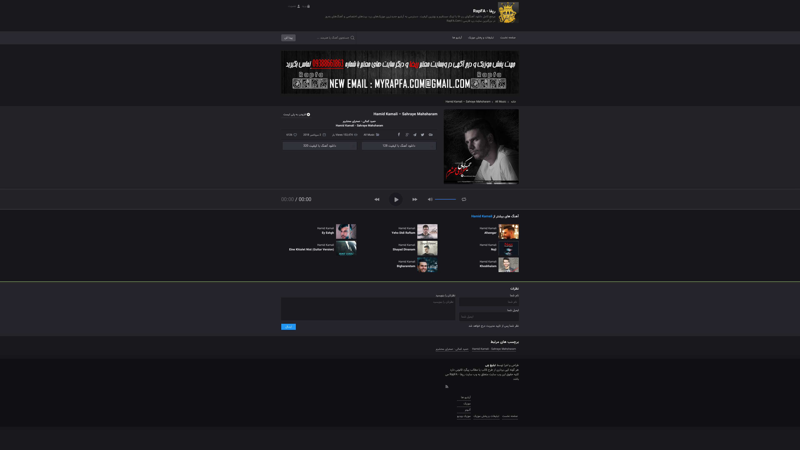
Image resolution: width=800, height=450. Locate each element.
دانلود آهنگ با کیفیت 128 (398, 145)
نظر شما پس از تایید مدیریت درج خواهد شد (494, 326)
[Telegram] (415, 134)
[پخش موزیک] (400, 95)
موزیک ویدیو (464, 416)
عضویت (292, 6)
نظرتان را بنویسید (445, 295)
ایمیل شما (513, 310)
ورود (304, 6)
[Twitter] (422, 134)
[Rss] (447, 386)
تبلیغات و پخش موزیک (481, 37)
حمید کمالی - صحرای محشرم (452, 349)
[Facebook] (399, 134)
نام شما (514, 295)
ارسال (288, 327)
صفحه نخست (508, 37)
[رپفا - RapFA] (508, 15)
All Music (500, 102)
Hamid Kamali (481, 216)
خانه (513, 102)
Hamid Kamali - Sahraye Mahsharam (494, 349)
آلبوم (468, 410)
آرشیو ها (457, 37)
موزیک (467, 403)
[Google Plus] (407, 134)
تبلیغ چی (490, 365)
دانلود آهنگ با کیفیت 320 (319, 145)
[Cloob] (430, 134)
